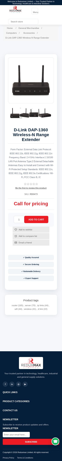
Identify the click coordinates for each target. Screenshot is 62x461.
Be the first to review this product (30, 188)
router (14, 305)
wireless (28, 309)
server (28, 305)
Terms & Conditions (25, 458)
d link (40, 309)
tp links (40, 305)
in (12, 384)
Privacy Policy (8, 458)
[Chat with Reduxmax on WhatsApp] (55, 441)
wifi (16, 309)
